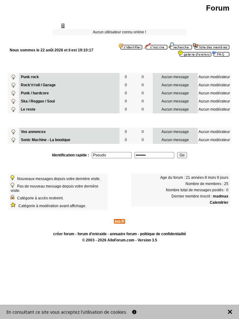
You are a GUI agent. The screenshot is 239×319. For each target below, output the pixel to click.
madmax (220, 196)
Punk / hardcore (35, 93)
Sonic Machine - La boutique (45, 140)
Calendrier (219, 202)
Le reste (28, 109)
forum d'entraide (92, 234)
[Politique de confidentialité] (134, 312)
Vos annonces (33, 132)
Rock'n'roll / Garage (38, 85)
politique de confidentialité (163, 234)
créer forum (63, 234)
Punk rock (30, 77)
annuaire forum (123, 234)
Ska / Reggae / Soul (38, 101)
